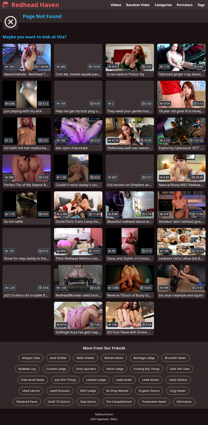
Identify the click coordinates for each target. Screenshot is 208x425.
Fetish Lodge (115, 369)
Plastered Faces (27, 402)
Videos (116, 5)
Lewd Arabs (124, 380)
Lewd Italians (178, 380)
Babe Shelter (85, 358)
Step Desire (88, 402)
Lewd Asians (150, 380)
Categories (163, 5)
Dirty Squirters (86, 369)
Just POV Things (65, 380)
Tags (201, 5)
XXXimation (184, 402)
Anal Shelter (58, 358)
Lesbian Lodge (96, 380)
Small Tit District (59, 402)
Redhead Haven (35, 5)
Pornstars (185, 5)
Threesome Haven (154, 402)
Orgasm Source (149, 391)
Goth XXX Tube (180, 369)
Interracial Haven (32, 380)
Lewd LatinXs (31, 391)
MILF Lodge (88, 391)
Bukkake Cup (27, 369)
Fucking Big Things (147, 369)
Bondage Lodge (144, 358)
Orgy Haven (178, 391)
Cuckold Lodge (56, 369)
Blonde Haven (113, 358)
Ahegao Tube (31, 358)
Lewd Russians (60, 391)
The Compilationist (119, 402)
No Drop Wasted (117, 391)
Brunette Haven (175, 358)
